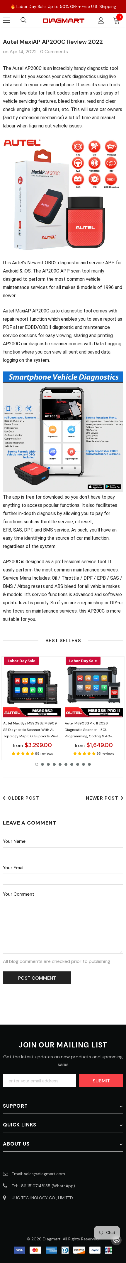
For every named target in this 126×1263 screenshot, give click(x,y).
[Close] (115, 580)
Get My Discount (63, 672)
